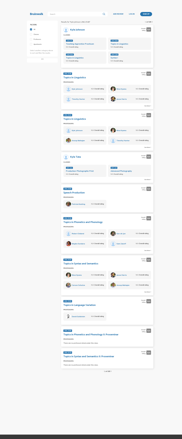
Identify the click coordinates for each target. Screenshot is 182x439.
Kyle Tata (75, 157)
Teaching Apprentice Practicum (80, 44)
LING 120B (114, 54)
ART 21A (69, 168)
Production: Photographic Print (80, 171)
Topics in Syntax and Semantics (80, 264)
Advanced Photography (121, 171)
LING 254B (114, 40)
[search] (75, 14)
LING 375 (69, 40)
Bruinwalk (36, 14)
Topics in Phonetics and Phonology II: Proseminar (90, 335)
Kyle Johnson (77, 30)
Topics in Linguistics (119, 44)
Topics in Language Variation (79, 305)
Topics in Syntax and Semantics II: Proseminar (88, 356)
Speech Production (74, 193)
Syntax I (114, 58)
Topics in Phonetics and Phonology (83, 222)
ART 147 (114, 168)
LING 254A (70, 54)
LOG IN (132, 14)
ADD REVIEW (118, 14)
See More (147, 106)
